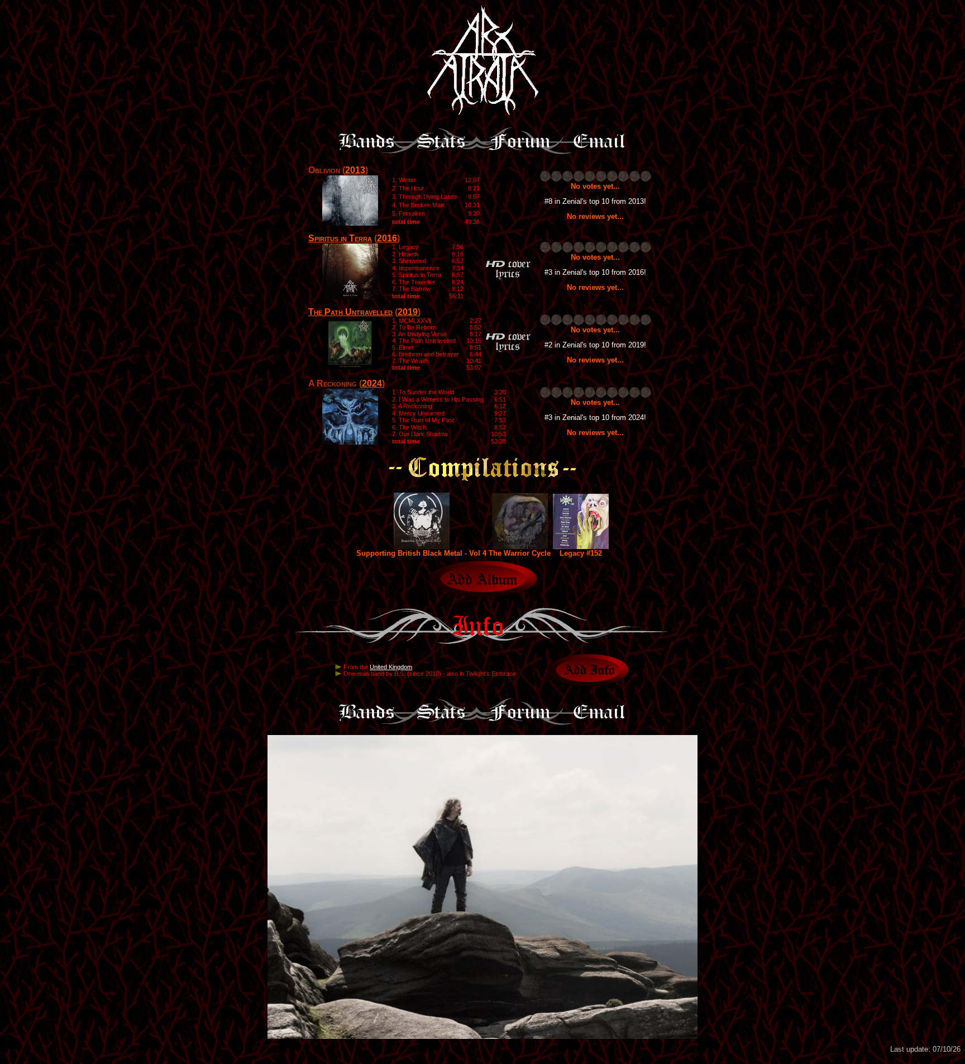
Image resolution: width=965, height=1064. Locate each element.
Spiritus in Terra (340, 238)
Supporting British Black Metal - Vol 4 (421, 553)
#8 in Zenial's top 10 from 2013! (595, 201)
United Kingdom (391, 667)
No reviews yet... (595, 216)
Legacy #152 (581, 553)
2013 (355, 170)
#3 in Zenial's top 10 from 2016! (595, 272)
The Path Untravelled (350, 312)
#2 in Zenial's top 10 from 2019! (595, 345)
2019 (408, 312)
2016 (387, 238)
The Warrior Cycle (520, 553)
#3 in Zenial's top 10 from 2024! (595, 417)
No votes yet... (595, 186)
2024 (372, 383)
